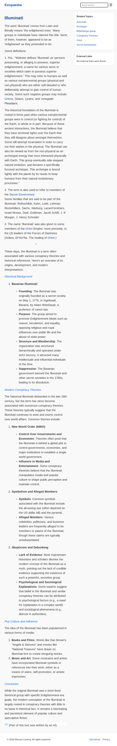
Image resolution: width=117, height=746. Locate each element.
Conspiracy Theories (87, 35)
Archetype (82, 26)
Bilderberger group (86, 31)
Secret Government (21, 194)
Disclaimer (94, 739)
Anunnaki (81, 22)
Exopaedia (13, 5)
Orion (8, 98)
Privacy (106, 739)
